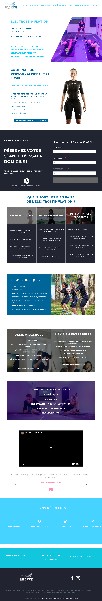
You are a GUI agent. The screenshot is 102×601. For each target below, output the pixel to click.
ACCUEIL (24, 5)
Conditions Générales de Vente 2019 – (52, 598)
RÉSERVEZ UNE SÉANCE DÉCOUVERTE (29, 368)
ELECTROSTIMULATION (48, 5)
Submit (75, 180)
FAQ (70, 5)
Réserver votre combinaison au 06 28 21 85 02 (30, 120)
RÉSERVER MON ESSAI (82, 5)
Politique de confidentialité (70, 598)
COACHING (62, 5)
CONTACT (94, 5)
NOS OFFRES (34, 5)
